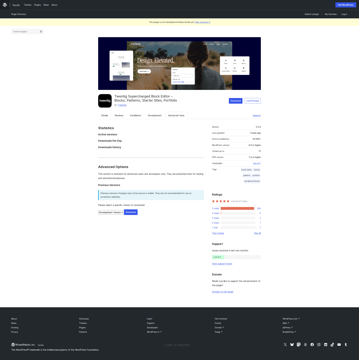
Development (155, 115)
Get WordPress (346, 5)
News (13, 323)
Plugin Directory (18, 14)
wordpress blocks (252, 181)
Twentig (122, 105)
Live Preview (253, 101)
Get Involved (221, 319)
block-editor (246, 170)
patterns (246, 175)
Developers (152, 327)
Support (257, 115)
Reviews (119, 115)
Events (218, 323)
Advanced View (176, 115)
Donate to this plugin (222, 291)
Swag (218, 332)
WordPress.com (291, 319)
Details (104, 115)
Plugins (82, 327)
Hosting (14, 327)
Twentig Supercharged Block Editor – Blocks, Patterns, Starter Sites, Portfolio (145, 98)
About (14, 319)
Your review (218, 233)
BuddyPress (289, 332)
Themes (83, 323)
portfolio (256, 175)
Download (236, 101)
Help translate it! (202, 22)
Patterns (83, 332)
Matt (286, 323)
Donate (219, 327)
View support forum (222, 263)
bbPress (288, 327)
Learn (149, 319)
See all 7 (257, 163)
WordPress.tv (154, 332)
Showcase (84, 319)
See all (257, 233)
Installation (135, 115)
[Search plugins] (41, 31)
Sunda (40, 345)
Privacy (14, 332)
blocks (257, 170)
